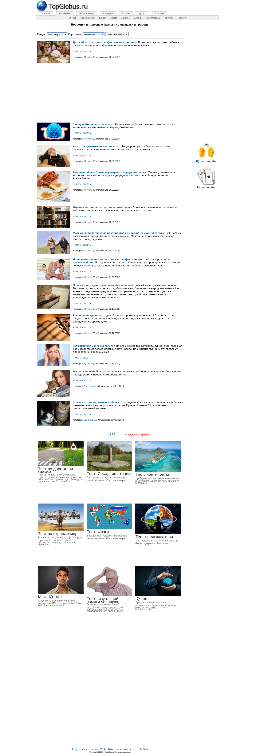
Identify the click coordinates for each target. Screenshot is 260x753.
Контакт (159, 13)
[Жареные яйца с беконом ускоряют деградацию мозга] (53, 201)
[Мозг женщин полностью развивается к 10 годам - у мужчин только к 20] (53, 253)
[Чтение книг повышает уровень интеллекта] (53, 226)
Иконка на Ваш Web (92, 749)
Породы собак (87, 18)
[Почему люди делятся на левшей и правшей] (53, 307)
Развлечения (86, 13)
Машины (125, 18)
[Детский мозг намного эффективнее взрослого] (53, 62)
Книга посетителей (120, 749)
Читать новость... (83, 51)
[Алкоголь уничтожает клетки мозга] (53, 166)
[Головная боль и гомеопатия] (53, 365)
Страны (138, 18)
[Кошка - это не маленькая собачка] (53, 424)
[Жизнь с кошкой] (53, 396)
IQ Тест (142, 13)
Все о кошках (90, 386)
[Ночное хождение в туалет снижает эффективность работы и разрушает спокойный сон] (53, 279)
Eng (74, 749)
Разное (126, 13)
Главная (45, 13)
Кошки (102, 18)
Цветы (113, 18)
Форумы (108, 13)
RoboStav (142, 749)
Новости (181, 18)
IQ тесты (88, 57)
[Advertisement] (110, 94)
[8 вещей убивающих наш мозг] (53, 140)
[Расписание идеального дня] (53, 339)
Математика (153, 18)
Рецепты (168, 18)
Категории (64, 13)
